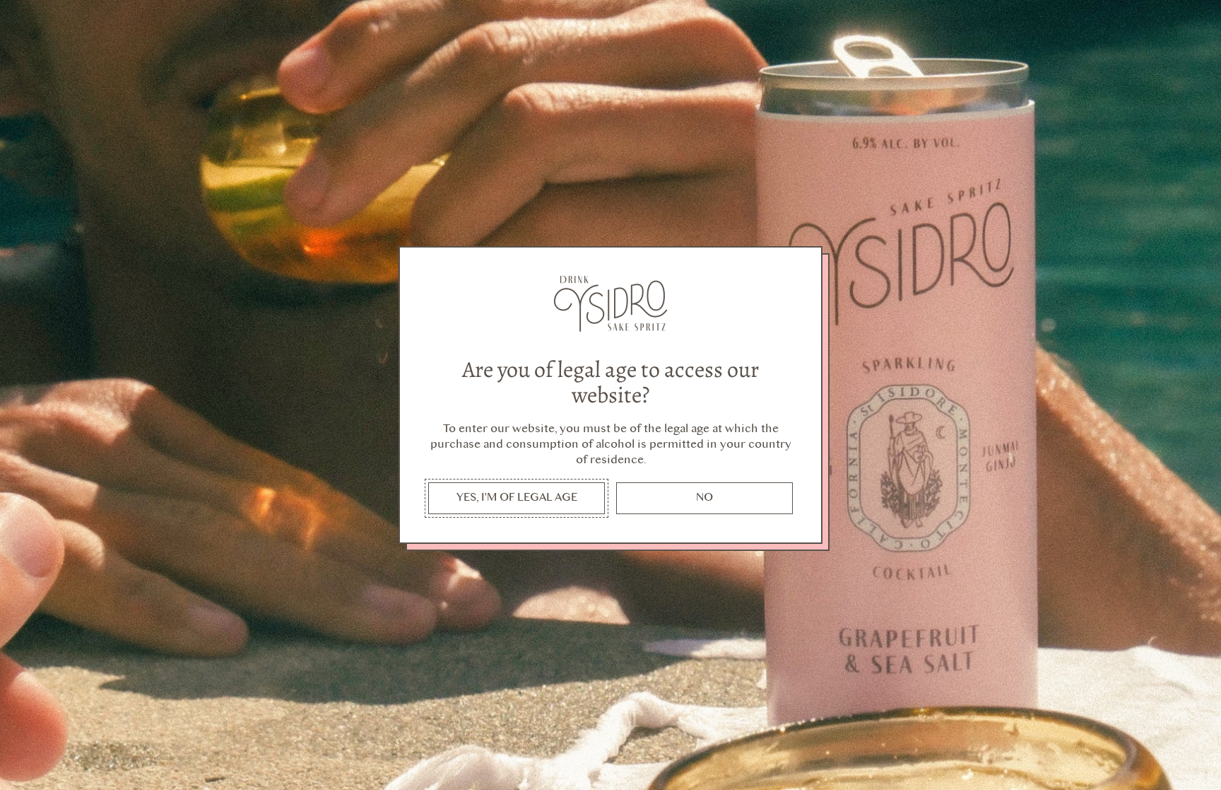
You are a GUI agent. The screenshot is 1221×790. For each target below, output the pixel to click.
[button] (516, 498)
